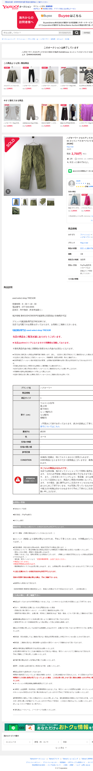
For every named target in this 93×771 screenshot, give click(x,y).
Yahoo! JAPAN (87, 759)
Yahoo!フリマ (54, 759)
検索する (76, 32)
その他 (67, 39)
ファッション (21, 39)
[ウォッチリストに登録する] (18, 81)
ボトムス (60, 39)
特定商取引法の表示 (38, 765)
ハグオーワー (44, 39)
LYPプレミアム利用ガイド (76, 762)
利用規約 (63, 762)
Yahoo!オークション (37, 759)
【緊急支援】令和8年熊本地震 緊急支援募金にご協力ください (26, 2)
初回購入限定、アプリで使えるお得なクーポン (59, 9)
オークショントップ (8, 39)
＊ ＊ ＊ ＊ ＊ (81, 184)
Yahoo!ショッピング (70, 759)
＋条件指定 (86, 33)
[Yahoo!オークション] (17, 6)
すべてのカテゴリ (65, 33)
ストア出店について (54, 765)
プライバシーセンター (50, 762)
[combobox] (30, 33)
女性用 (53, 39)
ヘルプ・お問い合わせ (83, 765)
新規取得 (49, 6)
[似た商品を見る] (8, 191)
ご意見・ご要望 (68, 765)
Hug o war (70, 147)
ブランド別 (31, 39)
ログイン (37, 9)
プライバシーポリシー (33, 762)
